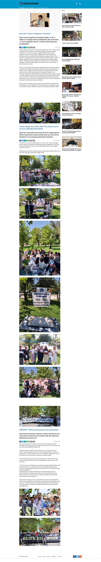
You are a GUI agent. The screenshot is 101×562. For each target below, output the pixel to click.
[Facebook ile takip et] (74, 556)
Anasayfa (40, 556)
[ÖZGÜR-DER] (29, 3)
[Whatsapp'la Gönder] (27, 47)
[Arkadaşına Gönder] (29, 47)
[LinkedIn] (25, 47)
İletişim (48, 556)
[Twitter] (22, 47)
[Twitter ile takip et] (77, 556)
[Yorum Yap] (34, 47)
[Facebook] (20, 47)
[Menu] (77, 4)
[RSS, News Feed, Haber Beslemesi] (80, 556)
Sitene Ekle (60, 556)
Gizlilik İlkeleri (53, 556)
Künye (44, 556)
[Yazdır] (32, 47)
